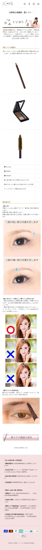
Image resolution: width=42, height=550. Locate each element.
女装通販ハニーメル (17, 543)
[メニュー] (38, 4)
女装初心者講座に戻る (21, 448)
